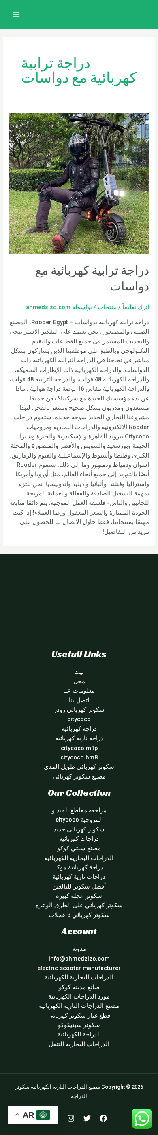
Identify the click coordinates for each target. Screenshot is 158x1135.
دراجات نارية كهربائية (79, 876)
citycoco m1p (79, 748)
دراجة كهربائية (79, 728)
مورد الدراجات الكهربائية (79, 996)
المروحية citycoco (79, 819)
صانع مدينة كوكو (79, 987)
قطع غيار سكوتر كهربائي (79, 1015)
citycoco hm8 (79, 757)
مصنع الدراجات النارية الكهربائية (79, 1006)
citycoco (79, 719)
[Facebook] (103, 1118)
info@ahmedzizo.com (79, 958)
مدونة (79, 948)
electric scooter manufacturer (79, 968)
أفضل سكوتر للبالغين (79, 886)
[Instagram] (71, 1118)
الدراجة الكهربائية (79, 1034)
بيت (79, 671)
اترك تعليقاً (135, 307)
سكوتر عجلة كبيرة (79, 896)
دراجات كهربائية (79, 838)
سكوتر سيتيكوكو (79, 1025)
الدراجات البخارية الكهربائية (79, 858)
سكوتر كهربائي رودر (79, 709)
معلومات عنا (79, 690)
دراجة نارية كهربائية (79, 738)
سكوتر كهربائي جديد (79, 829)
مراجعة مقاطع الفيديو (79, 810)
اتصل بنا (79, 700)
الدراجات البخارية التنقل (79, 1044)
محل (79, 681)
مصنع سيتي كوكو (79, 848)
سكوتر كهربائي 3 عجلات (79, 915)
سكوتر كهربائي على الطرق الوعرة (79, 905)
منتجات (107, 307)
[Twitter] (87, 1118)
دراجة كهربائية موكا (79, 867)
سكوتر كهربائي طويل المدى (79, 766)
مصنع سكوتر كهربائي (79, 776)
